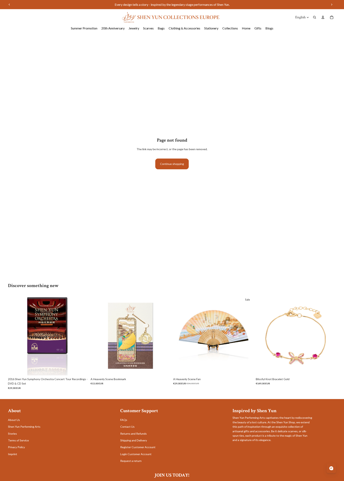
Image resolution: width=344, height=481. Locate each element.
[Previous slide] (9, 4)
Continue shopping (172, 164)
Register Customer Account (137, 447)
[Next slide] (331, 4)
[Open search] (314, 17)
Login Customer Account (135, 454)
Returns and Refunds (133, 433)
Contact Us (127, 426)
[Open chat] (331, 468)
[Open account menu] (323, 17)
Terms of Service (18, 440)
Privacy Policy (16, 447)
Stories (12, 433)
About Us (14, 420)
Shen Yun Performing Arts (24, 426)
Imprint (12, 454)
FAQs (123, 420)
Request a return (131, 460)
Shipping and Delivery (133, 440)
